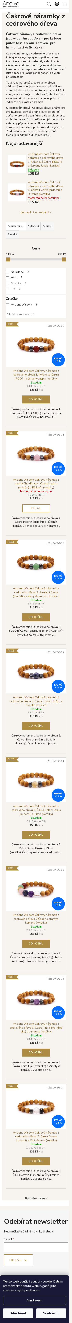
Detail (36, 508)
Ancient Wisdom (24, 305)
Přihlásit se (18, 1260)
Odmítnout (17, 1313)
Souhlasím (51, 1313)
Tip (15, 289)
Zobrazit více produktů (34, 212)
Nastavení (34, 1300)
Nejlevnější (33, 226)
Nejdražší (47, 226)
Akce (16, 277)
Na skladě (20, 272)
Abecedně (12, 234)
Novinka (18, 283)
